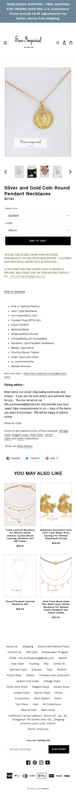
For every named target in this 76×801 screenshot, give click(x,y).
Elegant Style (40, 686)
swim (20, 438)
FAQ (46, 663)
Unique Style (22, 692)
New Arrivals (28, 709)
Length (8, 223)
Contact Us (14, 652)
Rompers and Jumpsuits (54, 675)
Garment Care (18, 669)
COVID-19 (59, 663)
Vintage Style (52, 681)
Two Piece (21, 704)
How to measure (14, 291)
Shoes (59, 692)
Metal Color (11, 208)
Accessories (22, 698)
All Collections (52, 704)
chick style (36, 434)
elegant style (20, 434)
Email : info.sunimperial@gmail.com (31, 658)
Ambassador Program (55, 652)
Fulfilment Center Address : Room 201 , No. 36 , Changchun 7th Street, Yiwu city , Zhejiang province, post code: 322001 (38, 719)
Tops (49, 669)
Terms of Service (38, 729)
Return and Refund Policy (54, 646)
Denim (30, 675)
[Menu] (5, 42)
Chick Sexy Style (17, 686)
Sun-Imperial (42, 788)
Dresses (37, 669)
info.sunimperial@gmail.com (27, 276)
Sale (35, 704)
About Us (12, 646)
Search (62, 658)
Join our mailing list (38, 740)
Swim (57, 698)
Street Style (61, 686)
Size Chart (17, 663)
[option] (19, 171)
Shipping (28, 646)
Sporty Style (42, 692)
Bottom (62, 669)
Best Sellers (25, 446)
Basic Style (48, 709)
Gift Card (31, 652)
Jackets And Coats (27, 681)
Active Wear (14, 675)
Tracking (34, 663)
